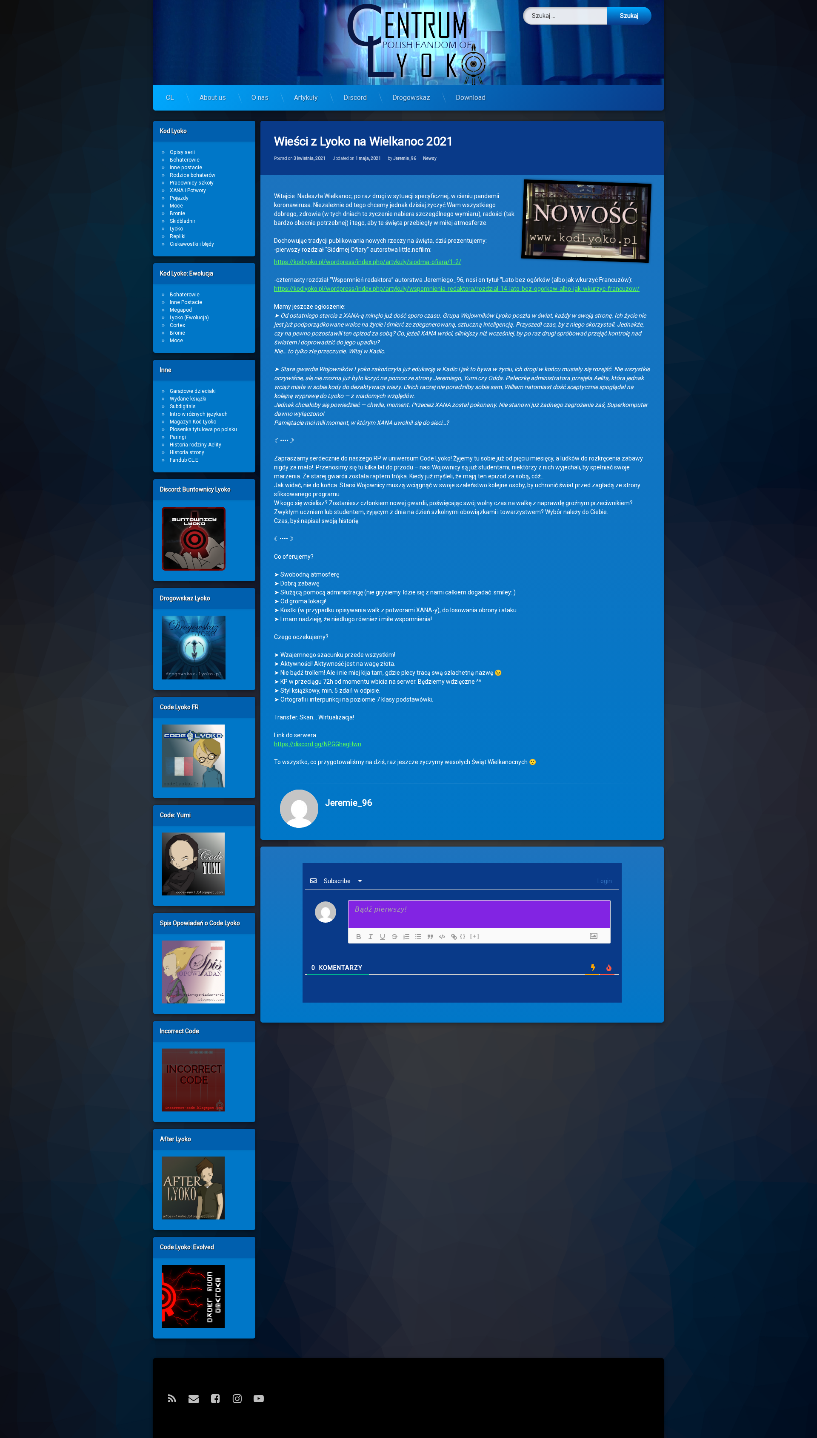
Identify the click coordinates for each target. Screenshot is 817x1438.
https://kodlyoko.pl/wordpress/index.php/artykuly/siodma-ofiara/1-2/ (367, 262)
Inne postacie (186, 168)
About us (213, 98)
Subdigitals (183, 406)
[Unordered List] (416, 937)
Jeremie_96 (404, 158)
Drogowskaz (411, 98)
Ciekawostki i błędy (192, 244)
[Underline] (380, 937)
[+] (475, 936)
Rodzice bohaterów (192, 175)
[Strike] (392, 937)
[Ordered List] (404, 937)
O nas (260, 98)
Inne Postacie (186, 302)
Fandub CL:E (184, 460)
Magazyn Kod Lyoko (193, 422)
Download (471, 98)
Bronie (177, 213)
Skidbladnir (182, 221)
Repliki (178, 236)
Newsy (430, 158)
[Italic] (368, 937)
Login (604, 881)
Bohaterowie (185, 160)
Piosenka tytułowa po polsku (203, 429)
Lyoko (176, 229)
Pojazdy (179, 198)
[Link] (452, 937)
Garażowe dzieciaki (193, 391)
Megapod (181, 310)
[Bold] (357, 937)
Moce (176, 206)
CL (170, 98)
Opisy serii (182, 152)
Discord (355, 98)
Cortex (177, 325)
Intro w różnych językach (199, 414)
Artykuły (306, 98)
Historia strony (187, 452)
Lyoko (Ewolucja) (189, 318)
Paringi (178, 437)
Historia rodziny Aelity (195, 445)
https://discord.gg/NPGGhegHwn (317, 744)
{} (463, 936)
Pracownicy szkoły (192, 183)
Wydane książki (188, 399)
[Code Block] (440, 937)
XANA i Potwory (188, 190)
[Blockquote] (428, 937)
